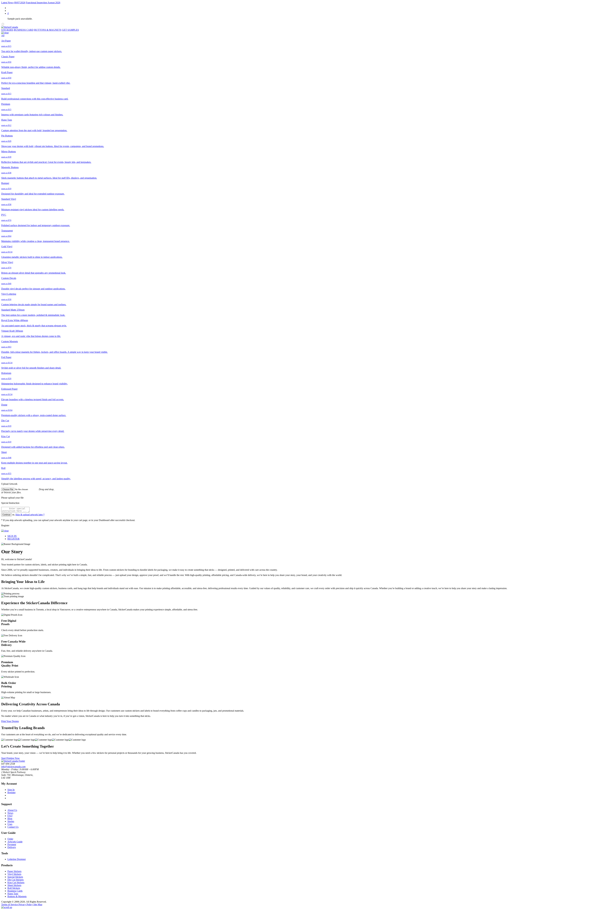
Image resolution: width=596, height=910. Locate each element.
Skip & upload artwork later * (30, 514)
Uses (9, 824)
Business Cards (15, 891)
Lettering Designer (16, 859)
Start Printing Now (10, 758)
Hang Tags (12, 893)
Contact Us (12, 827)
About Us (12, 810)
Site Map (37, 904)
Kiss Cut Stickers (15, 882)
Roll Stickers (13, 888)
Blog (9, 818)
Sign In (11, 789)
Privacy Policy (25, 904)
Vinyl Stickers (14, 874)
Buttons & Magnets (17, 896)
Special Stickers (15, 877)
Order (10, 839)
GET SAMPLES (70, 30)
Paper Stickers (14, 871)
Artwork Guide (15, 841)
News (10, 813)
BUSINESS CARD (24, 30)
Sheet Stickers (14, 885)
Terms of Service (9, 904)
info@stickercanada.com (13, 766)
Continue (6, 515)
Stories (10, 821)
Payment (11, 844)
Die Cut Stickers (15, 879)
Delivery (11, 847)
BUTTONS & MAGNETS (47, 30)
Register (11, 792)
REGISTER (13, 538)
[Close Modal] (5, 32)
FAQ (9, 815)
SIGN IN (12, 536)
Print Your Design (10, 721)
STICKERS (7, 30)
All (2, 35)
